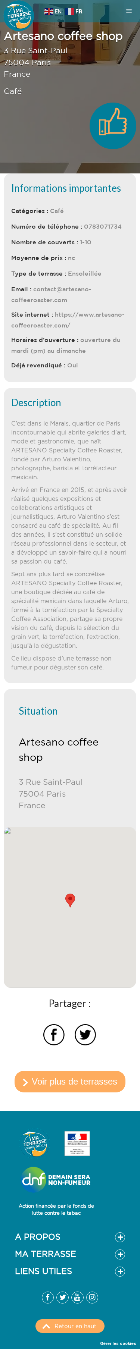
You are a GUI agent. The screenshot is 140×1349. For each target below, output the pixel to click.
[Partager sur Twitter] (85, 1036)
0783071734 (103, 226)
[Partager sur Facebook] (54, 1036)
